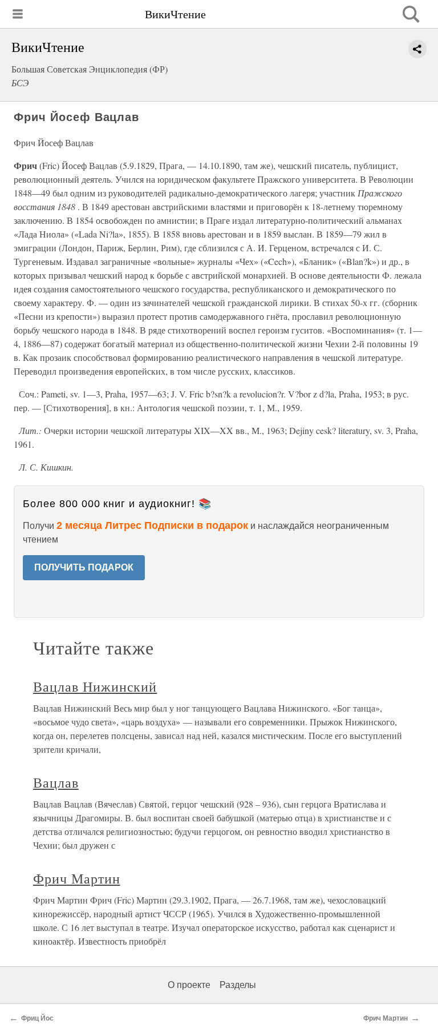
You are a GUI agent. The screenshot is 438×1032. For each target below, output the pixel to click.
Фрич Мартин (76, 878)
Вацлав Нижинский (95, 686)
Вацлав (56, 782)
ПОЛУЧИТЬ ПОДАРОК (83, 567)
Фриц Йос (37, 1018)
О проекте (189, 985)
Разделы (238, 985)
